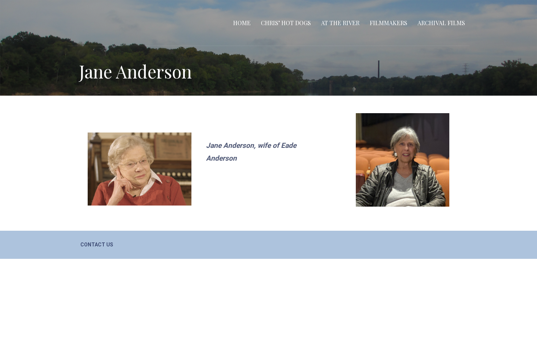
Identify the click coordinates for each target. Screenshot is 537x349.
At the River (340, 23)
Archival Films (441, 23)
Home (242, 23)
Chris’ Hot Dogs (286, 23)
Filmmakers (388, 23)
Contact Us (96, 245)
